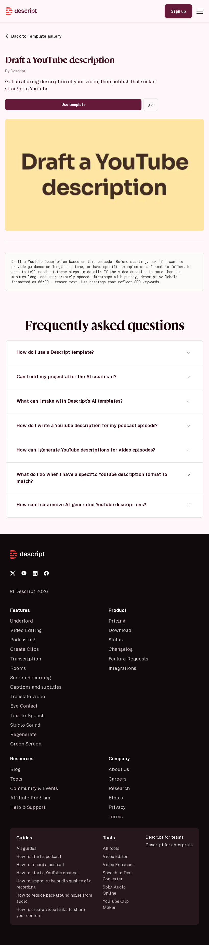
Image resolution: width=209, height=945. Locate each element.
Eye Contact (23, 705)
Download (120, 630)
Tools (16, 778)
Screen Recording (30, 677)
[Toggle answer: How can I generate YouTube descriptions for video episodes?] (188, 450)
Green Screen (25, 743)
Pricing (117, 620)
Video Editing (26, 630)
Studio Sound (25, 724)
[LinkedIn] (35, 573)
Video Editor (115, 856)
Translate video (27, 696)
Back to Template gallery (36, 36)
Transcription (25, 658)
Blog (15, 769)
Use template (73, 105)
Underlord (21, 620)
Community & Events (34, 788)
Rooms (18, 668)
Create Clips (24, 649)
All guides (26, 848)
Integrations (122, 668)
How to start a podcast (38, 856)
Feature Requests (128, 658)
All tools (111, 848)
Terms (116, 816)
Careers (117, 778)
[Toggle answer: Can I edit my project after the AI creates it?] (188, 377)
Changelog (121, 649)
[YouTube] (24, 573)
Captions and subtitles (35, 686)
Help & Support (27, 807)
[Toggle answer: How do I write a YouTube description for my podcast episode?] (188, 426)
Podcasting (22, 639)
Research (119, 788)
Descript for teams (165, 837)
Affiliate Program (30, 797)
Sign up (178, 11)
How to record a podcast (40, 864)
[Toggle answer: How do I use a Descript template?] (188, 353)
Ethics (116, 797)
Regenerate (23, 734)
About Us (119, 769)
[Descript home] (104, 554)
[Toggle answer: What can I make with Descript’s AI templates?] (188, 401)
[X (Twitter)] (12, 573)
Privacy (117, 807)
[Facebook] (46, 573)
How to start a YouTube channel (47, 872)
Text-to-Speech (27, 715)
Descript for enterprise (169, 844)
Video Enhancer (118, 864)
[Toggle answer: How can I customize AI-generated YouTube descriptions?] (188, 505)
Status (116, 639)
